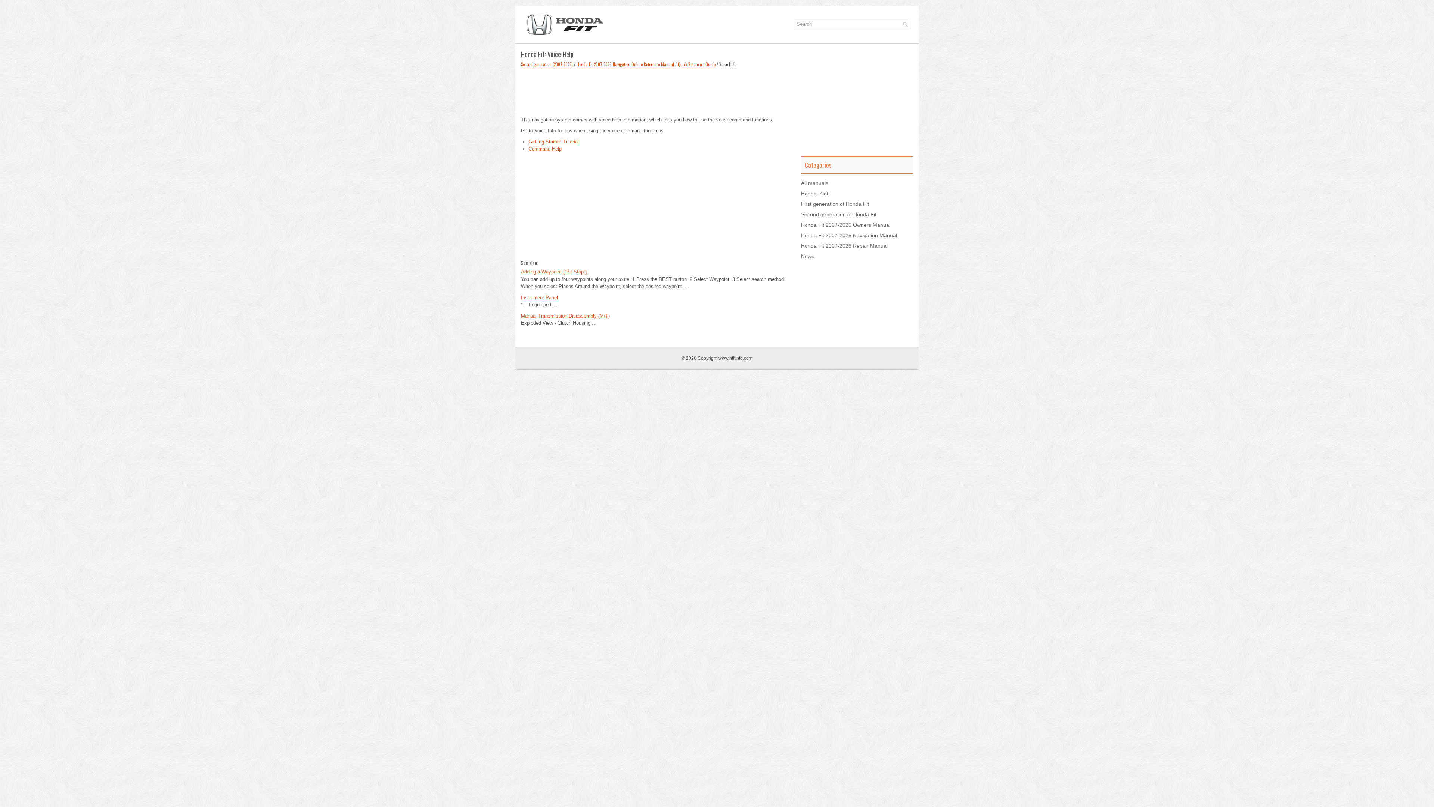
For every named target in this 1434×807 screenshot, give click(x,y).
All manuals (814, 183)
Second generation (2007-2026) (547, 64)
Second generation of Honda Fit (838, 214)
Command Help (545, 149)
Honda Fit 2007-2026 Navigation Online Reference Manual (625, 64)
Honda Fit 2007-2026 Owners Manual (845, 225)
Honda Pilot (814, 194)
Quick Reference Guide (697, 64)
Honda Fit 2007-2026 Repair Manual (844, 246)
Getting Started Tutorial (553, 142)
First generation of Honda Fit (835, 204)
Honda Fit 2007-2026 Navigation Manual (849, 235)
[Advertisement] (655, 90)
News (807, 256)
